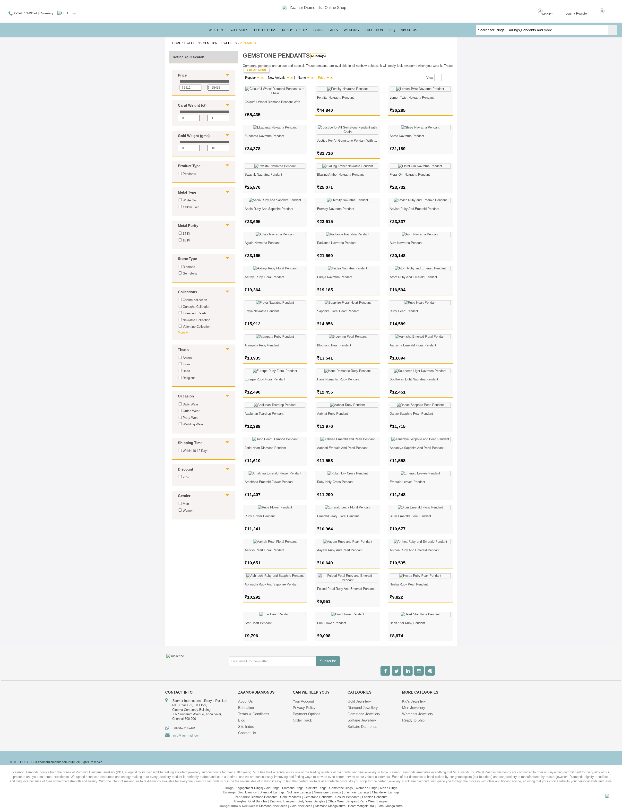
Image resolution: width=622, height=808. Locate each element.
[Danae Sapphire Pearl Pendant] (420, 405)
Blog (241, 720)
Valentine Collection (196, 326)
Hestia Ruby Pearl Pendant (409, 584)
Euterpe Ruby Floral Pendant (265, 379)
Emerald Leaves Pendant (407, 482)
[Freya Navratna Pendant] (275, 302)
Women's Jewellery (417, 714)
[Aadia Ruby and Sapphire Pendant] (275, 200)
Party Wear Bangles (374, 801)
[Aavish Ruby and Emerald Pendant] (420, 200)
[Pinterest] (430, 671)
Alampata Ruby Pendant (262, 345)
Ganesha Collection (196, 307)
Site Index (246, 726)
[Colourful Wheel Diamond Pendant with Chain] (275, 91)
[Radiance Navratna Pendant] (347, 234)
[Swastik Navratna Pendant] (275, 166)
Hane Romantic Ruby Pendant (338, 379)
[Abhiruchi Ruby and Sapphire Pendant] (275, 575)
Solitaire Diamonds (362, 726)
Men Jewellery (413, 707)
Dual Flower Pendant (331, 623)
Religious (189, 378)
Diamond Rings (292, 788)
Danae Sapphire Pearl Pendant (411, 413)
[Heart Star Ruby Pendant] (420, 614)
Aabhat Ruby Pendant (332, 413)
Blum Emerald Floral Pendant (410, 516)
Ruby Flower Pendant (260, 516)
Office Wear (191, 411)
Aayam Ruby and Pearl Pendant (340, 550)
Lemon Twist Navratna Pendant (412, 97)
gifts (333, 30)
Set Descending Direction (262, 77)
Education (246, 707)
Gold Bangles (257, 801)
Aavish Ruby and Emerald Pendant (414, 209)
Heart (186, 371)
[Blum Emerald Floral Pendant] (420, 507)
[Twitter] (396, 671)
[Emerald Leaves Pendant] (420, 473)
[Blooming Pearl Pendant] (347, 336)
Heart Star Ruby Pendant (407, 623)
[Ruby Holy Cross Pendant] (347, 473)
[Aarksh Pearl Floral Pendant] (275, 541)
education (374, 30)
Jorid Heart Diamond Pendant (265, 448)
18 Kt (186, 240)
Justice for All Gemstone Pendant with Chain (349, 140)
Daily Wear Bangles (311, 801)
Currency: (47, 13)
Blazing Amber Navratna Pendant (340, 174)
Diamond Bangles (282, 801)
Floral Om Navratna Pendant (410, 174)
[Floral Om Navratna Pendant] (420, 166)
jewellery (214, 30)
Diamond (189, 267)
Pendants (189, 174)
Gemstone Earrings (327, 792)
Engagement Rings (248, 788)
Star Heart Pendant (258, 623)
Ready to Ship (294, 30)
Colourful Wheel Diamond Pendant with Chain (277, 102)
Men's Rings (388, 788)
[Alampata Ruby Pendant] (275, 336)
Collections (265, 30)
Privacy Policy (304, 707)
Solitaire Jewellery (361, 720)
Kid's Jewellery (414, 701)
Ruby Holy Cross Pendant (335, 482)
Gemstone (190, 273)
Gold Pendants (290, 797)
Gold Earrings (247, 792)
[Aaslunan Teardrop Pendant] (275, 405)
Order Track (302, 720)
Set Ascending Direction (258, 77)
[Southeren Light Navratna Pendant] (420, 371)
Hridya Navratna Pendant (334, 277)
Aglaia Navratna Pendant (262, 243)
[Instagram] (419, 671)
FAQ (392, 30)
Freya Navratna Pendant (262, 311)
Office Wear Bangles (342, 801)
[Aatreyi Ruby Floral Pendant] (275, 268)
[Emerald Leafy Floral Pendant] (347, 507)
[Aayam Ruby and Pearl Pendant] (347, 541)
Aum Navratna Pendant (406, 243)
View (429, 77)
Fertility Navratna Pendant (335, 97)
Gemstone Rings (341, 788)
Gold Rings (271, 788)
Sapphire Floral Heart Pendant (338, 311)
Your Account (303, 701)
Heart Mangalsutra (361, 806)
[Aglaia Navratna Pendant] (275, 234)
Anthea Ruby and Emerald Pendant (415, 550)
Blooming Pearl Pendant (334, 345)
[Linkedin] (408, 671)
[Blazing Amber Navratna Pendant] (347, 166)
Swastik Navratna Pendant (263, 174)
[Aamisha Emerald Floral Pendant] (420, 336)
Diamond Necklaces (273, 806)
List (446, 77)
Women (188, 510)
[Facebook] (385, 671)
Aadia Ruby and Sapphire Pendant (269, 209)
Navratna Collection (196, 320)
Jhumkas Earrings (356, 792)
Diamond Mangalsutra (330, 806)
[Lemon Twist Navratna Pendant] (420, 89)
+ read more (257, 70)
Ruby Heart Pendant (404, 311)
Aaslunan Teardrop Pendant (264, 413)
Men (186, 504)
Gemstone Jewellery (220, 43)
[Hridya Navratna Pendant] (347, 268)
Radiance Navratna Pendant (336, 243)
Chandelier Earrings (385, 792)
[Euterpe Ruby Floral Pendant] (275, 371)
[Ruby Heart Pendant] (420, 302)
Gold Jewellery (359, 701)
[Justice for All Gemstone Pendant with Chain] (347, 130)
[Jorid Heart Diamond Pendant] (275, 439)
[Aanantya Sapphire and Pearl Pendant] (420, 439)
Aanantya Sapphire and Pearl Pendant (417, 448)
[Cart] (595, 13)
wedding (351, 30)
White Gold (190, 200)
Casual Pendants (347, 797)
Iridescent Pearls (195, 313)
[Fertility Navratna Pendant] (347, 89)
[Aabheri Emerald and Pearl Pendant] (347, 439)
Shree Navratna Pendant (407, 136)
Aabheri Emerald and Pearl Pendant (342, 448)
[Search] (612, 30)
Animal (187, 358)
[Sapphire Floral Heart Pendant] (347, 302)
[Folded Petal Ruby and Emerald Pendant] (347, 578)
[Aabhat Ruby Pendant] (347, 405)
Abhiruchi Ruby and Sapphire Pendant (271, 584)
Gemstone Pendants (318, 797)
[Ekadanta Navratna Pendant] (275, 127)
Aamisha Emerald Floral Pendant (413, 345)
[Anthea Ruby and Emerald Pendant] (420, 541)
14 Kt (186, 233)
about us (409, 30)
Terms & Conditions (253, 714)
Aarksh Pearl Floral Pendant (264, 550)
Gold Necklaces (301, 806)
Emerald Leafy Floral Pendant (338, 516)
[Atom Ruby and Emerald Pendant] (420, 268)
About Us (245, 701)
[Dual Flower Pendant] (347, 614)
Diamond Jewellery (362, 707)
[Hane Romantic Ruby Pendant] (347, 371)
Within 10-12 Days (195, 451)
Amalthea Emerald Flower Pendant (269, 482)
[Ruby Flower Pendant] (275, 507)
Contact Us (247, 733)
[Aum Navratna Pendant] (420, 234)
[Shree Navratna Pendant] (420, 127)
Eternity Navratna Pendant (335, 209)
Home (176, 43)
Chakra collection (195, 300)
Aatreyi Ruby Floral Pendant (264, 277)
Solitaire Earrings (299, 792)
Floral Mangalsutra (390, 806)
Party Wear (191, 418)
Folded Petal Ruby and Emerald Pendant (346, 589)
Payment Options (306, 714)
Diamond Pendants (264, 797)
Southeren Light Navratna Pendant (414, 379)
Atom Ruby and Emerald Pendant (413, 277)
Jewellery (192, 43)
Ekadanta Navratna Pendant (264, 136)
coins (318, 30)
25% (186, 477)
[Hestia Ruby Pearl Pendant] (420, 575)
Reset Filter (205, 533)
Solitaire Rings (316, 788)
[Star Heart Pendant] (275, 614)
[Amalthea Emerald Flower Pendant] (275, 473)
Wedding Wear (193, 424)
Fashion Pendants (375, 797)
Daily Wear (190, 404)
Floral (186, 364)
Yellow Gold (191, 207)
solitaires (239, 30)
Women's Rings (366, 788)
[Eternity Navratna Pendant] (347, 200)
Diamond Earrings (272, 792)
